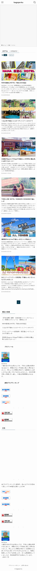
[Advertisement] (18, 24)
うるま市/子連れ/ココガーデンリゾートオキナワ (18, 327)
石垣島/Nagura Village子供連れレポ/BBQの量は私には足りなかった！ (18, 338)
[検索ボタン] (34, 2)
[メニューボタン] (2, 2)
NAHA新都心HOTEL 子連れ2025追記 (14, 324)
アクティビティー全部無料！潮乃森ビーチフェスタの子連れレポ (18, 332)
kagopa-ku (18, 2)
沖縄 (5, 55)
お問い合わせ (24, 565)
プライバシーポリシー (14, 565)
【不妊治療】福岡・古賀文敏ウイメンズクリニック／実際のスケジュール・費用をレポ (18, 319)
